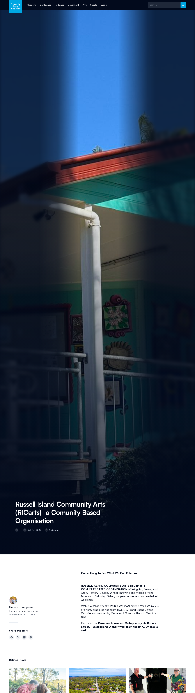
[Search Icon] (164, 5)
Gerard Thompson (21, 607)
